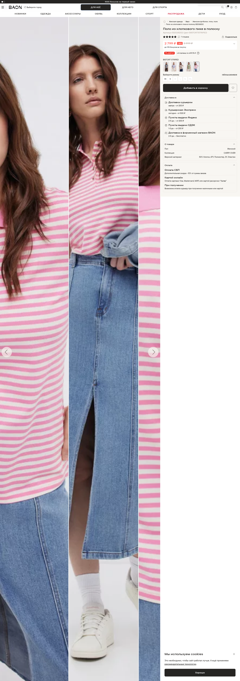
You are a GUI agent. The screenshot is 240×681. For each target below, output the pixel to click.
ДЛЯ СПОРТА (160, 7)
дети (202, 13)
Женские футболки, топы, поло (205, 21)
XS (165, 79)
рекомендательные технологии (180, 664)
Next (161, 352)
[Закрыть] (234, 654)
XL (185, 79)
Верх (188, 21)
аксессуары (73, 13)
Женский (231, 148)
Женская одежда (176, 21)
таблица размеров (229, 75)
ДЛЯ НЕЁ (96, 7)
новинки (20, 13)
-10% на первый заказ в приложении (120, 2)
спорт (150, 13)
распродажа (176, 13)
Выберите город (30, 7)
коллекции (124, 13)
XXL (190, 79)
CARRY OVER (229, 153)
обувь (99, 13)
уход (222, 13)
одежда (45, 13)
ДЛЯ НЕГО (127, 7)
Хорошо (200, 672)
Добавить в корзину (196, 87)
